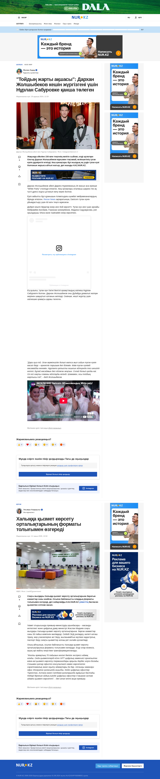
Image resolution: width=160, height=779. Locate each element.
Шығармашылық (35, 24)
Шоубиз (20, 24)
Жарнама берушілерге (133, 766)
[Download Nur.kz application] (80, 7)
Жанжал (57, 24)
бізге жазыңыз (55, 428)
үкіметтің (84, 602)
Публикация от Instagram (59, 285)
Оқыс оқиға (67, 24)
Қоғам (18, 504)
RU (129, 18)
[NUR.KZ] (80, 17)
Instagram (90, 488)
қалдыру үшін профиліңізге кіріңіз (70, 465)
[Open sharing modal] (19, 176)
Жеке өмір (48, 24)
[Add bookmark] (19, 184)
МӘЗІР (24, 18)
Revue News (50, 199)
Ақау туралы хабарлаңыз (107, 766)
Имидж (76, 24)
